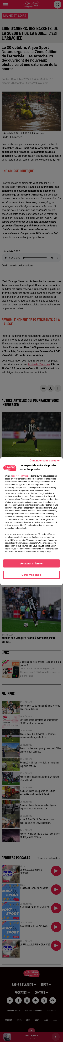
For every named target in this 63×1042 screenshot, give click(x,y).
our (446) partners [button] (20, 475)
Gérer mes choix (31, 575)
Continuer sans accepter (45, 460)
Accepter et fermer (31, 563)
